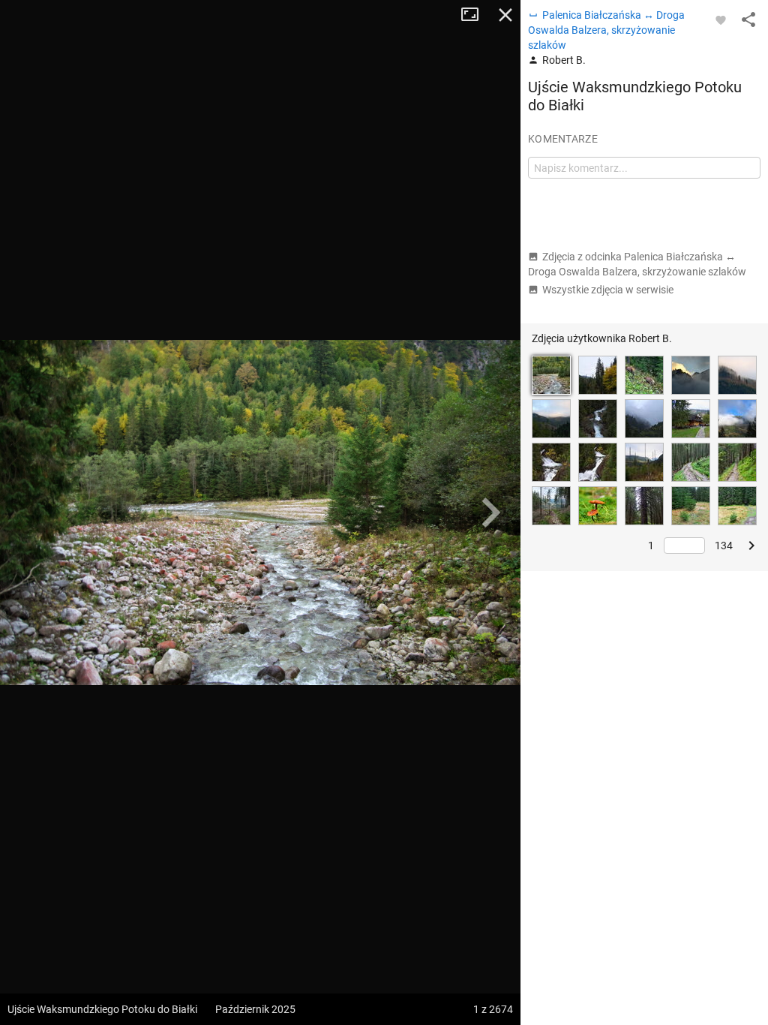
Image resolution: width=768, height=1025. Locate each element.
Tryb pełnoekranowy (475, 15)
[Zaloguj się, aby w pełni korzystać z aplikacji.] (721, 20)
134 (724, 546)
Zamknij (505, 15)
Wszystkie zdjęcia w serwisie (608, 290)
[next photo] (490, 512)
